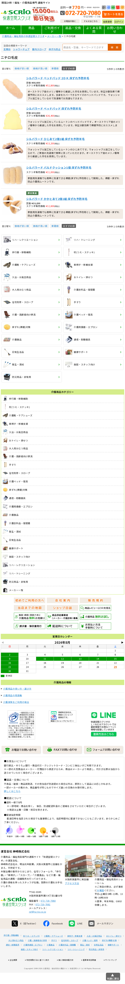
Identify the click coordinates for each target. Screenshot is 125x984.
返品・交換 (73, 28)
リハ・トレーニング (76, 949)
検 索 (114, 47)
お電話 (100, 890)
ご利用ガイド (52, 30)
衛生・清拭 (85, 945)
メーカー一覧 (54, 36)
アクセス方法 (72, 883)
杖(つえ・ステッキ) (31, 936)
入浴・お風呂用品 (94, 936)
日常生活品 (99, 945)
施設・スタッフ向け (29, 949)
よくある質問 (94, 30)
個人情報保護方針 (66, 960)
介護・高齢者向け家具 (37, 940)
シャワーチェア (21, 49)
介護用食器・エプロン (33, 945)
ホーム (10, 28)
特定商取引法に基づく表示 (37, 960)
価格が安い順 (22, 68)
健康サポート (113, 945)
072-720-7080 (48, 900)
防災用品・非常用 (96, 949)
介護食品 (50, 945)
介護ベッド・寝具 (90, 940)
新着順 (55, 68)
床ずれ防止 (55, 49)
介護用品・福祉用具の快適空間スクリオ (23, 36)
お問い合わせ (115, 30)
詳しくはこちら (12, 791)
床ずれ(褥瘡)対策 (109, 940)
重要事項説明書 (89, 960)
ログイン (118, 21)
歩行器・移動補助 (11, 935)
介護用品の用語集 (12, 695)
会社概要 (13, 960)
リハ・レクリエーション (52, 949)
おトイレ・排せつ (113, 936)
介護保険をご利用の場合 (16, 702)
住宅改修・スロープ (69, 940)
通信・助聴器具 (12, 945)
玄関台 (7, 49)
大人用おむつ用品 (16, 940)
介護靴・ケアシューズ (53, 936)
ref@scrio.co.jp (37, 911)
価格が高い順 (40, 68)
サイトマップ (111, 960)
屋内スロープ (39, 49)
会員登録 (107, 21)
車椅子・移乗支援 (74, 936)
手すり (54, 940)
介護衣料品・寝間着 (67, 945)
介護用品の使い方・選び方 (17, 688)
